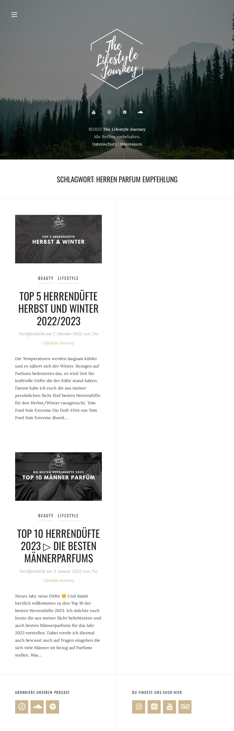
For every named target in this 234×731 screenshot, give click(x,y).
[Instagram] (138, 707)
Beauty (46, 278)
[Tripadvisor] (184, 707)
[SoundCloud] (37, 707)
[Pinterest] (154, 707)
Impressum (131, 144)
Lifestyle (68, 278)
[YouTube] (169, 707)
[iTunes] (21, 707)
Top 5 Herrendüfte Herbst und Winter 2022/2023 (58, 308)
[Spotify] (52, 707)
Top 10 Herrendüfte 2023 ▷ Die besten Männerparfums (58, 545)
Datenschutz (104, 144)
